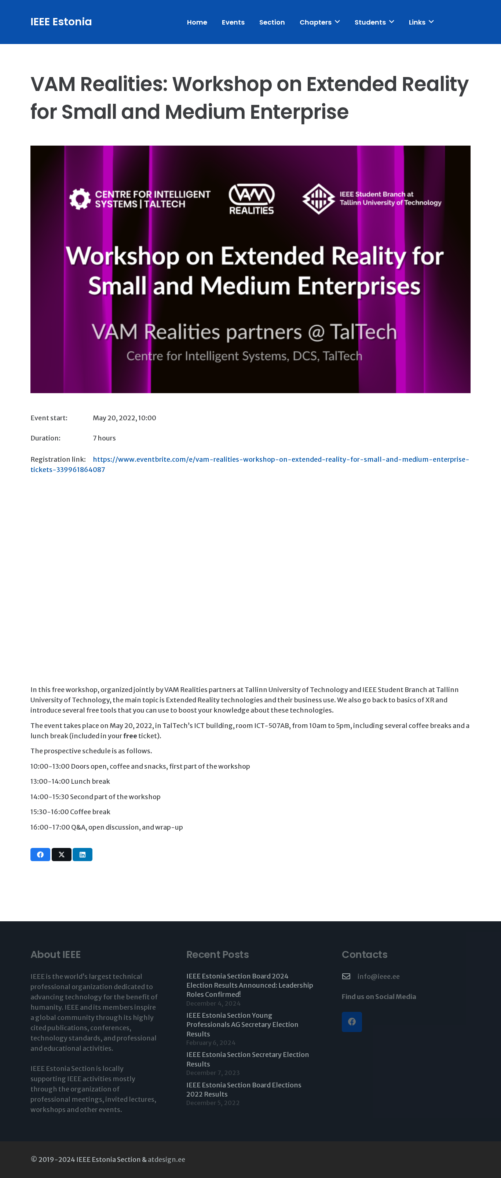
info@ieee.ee (379, 976)
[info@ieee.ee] (350, 977)
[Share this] (40, 854)
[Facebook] (352, 1022)
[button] (337, 22)
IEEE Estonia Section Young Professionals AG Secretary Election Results (242, 1024)
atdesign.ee (166, 1159)
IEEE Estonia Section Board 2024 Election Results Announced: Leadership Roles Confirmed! (249, 985)
